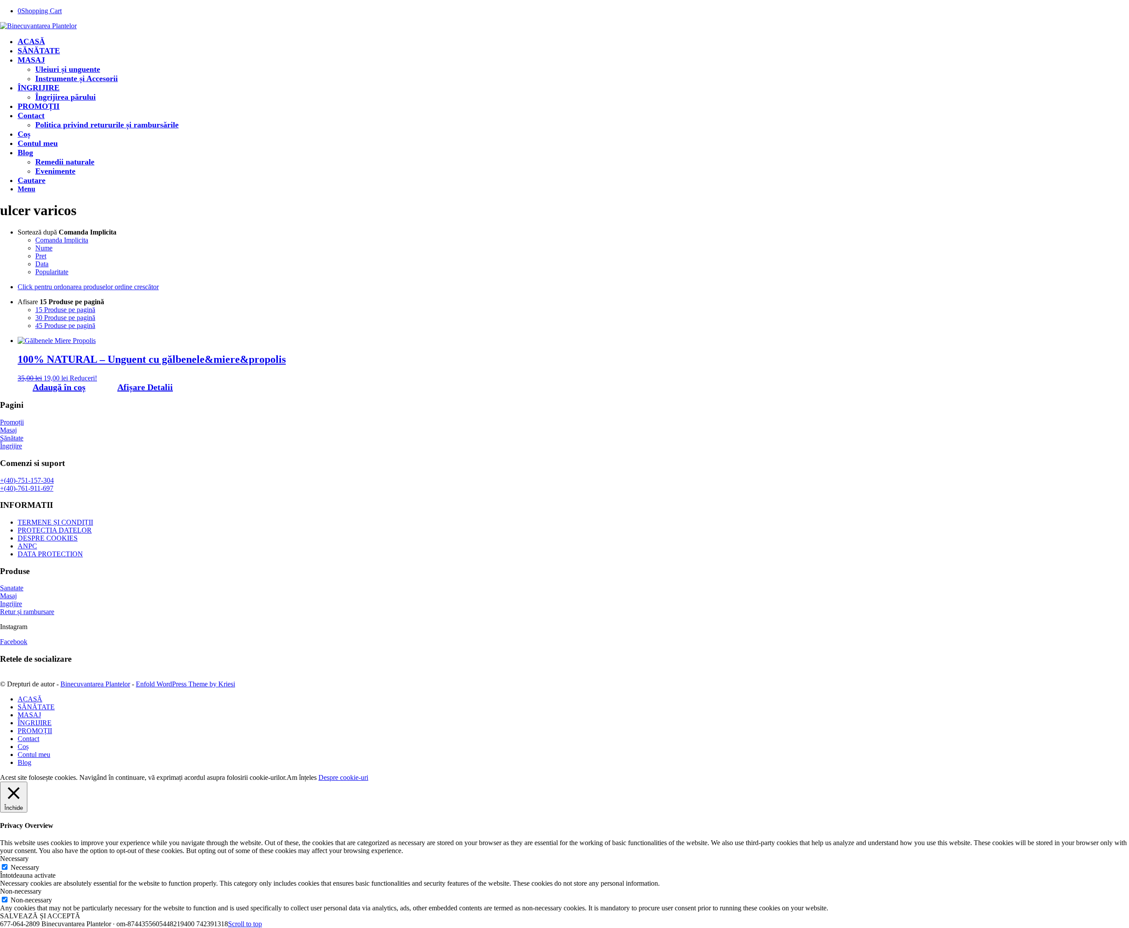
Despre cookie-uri (343, 777)
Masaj (8, 430)
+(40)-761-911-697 (26, 488)
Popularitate (51, 272)
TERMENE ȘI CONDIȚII (55, 522)
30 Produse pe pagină (65, 317)
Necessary (25, 867)
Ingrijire (11, 603)
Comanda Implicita (61, 240)
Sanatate (11, 588)
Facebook (13, 641)
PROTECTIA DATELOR (55, 530)
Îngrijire (11, 446)
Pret (40, 256)
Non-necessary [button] (20, 891)
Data (42, 264)
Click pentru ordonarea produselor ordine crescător (88, 287)
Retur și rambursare (27, 611)
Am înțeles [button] (302, 777)
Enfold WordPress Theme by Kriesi (185, 684)
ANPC (27, 546)
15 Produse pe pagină (65, 309)
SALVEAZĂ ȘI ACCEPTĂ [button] (40, 916)
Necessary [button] (14, 858)
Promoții (12, 422)
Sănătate (11, 438)
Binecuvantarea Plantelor (95, 684)
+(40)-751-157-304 (27, 480)
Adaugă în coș (59, 387)
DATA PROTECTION (50, 554)
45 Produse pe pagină (65, 325)
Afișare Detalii (145, 387)
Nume (43, 248)
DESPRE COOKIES (48, 538)
